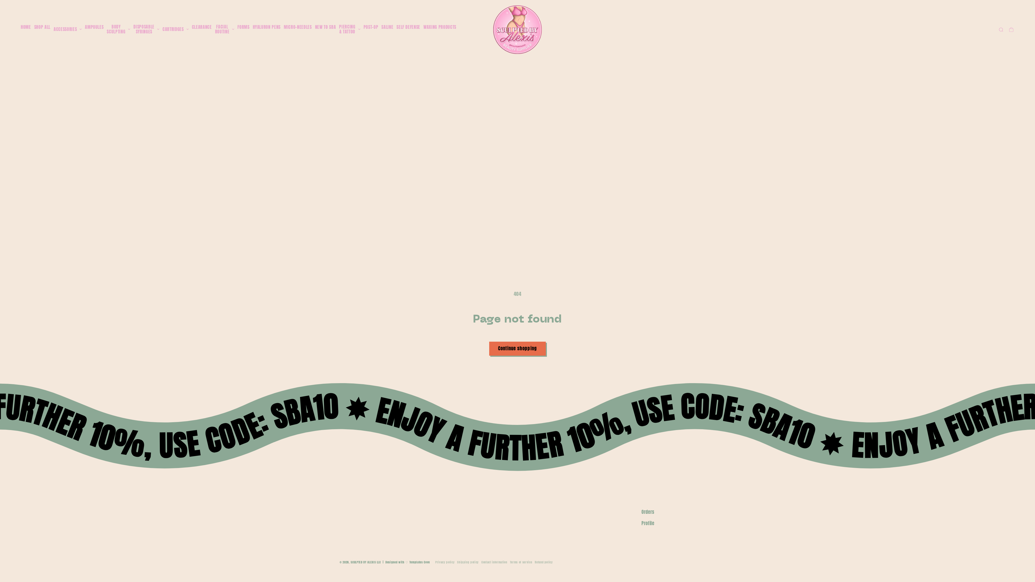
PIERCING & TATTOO (347, 29)
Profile (647, 523)
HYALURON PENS (267, 27)
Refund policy (544, 562)
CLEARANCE (202, 27)
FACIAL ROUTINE (222, 29)
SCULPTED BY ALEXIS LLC (366, 562)
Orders (647, 511)
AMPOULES (94, 27)
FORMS (243, 27)
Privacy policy (444, 562)
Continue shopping (517, 348)
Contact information (494, 562)
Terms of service (521, 562)
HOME (26, 27)
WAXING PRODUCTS (439, 27)
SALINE (387, 27)
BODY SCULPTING (116, 29)
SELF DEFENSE (408, 27)
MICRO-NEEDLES (298, 27)
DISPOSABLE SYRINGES (143, 29)
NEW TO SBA (325, 27)
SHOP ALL (42, 27)
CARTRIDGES (173, 29)
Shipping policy (468, 562)
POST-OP (371, 27)
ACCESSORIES (65, 29)
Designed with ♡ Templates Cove (407, 562)
